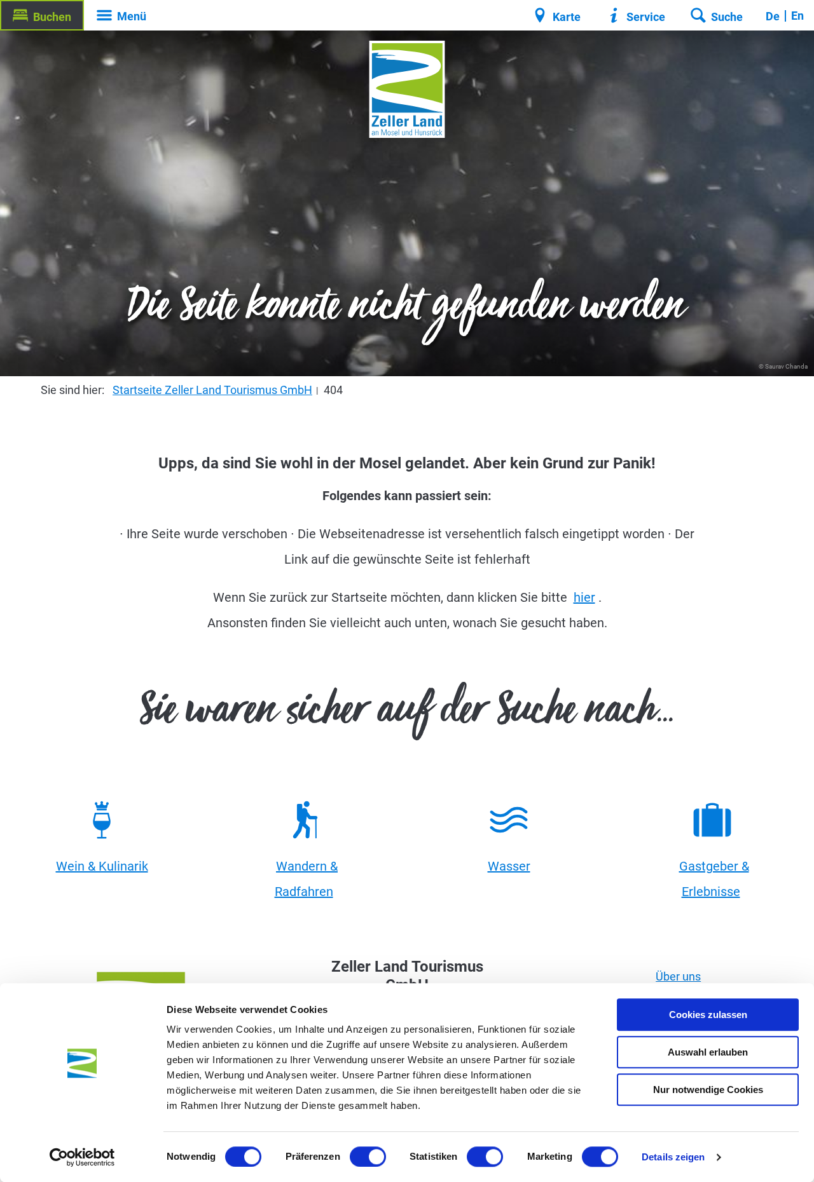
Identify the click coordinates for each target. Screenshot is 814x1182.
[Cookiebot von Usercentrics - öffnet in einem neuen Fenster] (82, 1157)
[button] (42, 15)
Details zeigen (673, 1156)
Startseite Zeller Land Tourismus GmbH (212, 390)
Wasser (509, 866)
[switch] (368, 1156)
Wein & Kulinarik (102, 866)
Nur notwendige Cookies (708, 1089)
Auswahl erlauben (708, 1052)
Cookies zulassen (708, 1014)
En (797, 15)
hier (584, 597)
